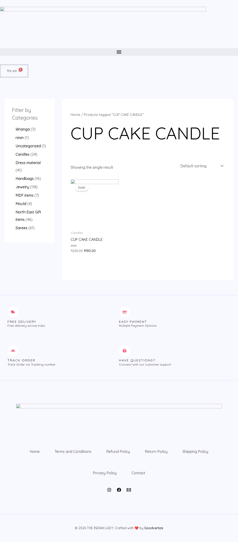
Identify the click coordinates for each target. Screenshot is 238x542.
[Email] (129, 490)
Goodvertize (153, 528)
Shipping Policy (195, 451)
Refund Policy (118, 451)
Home (75, 114)
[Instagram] (109, 490)
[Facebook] (119, 490)
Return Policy (156, 451)
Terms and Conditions (73, 451)
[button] (119, 52)
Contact (138, 473)
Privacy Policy (105, 473)
